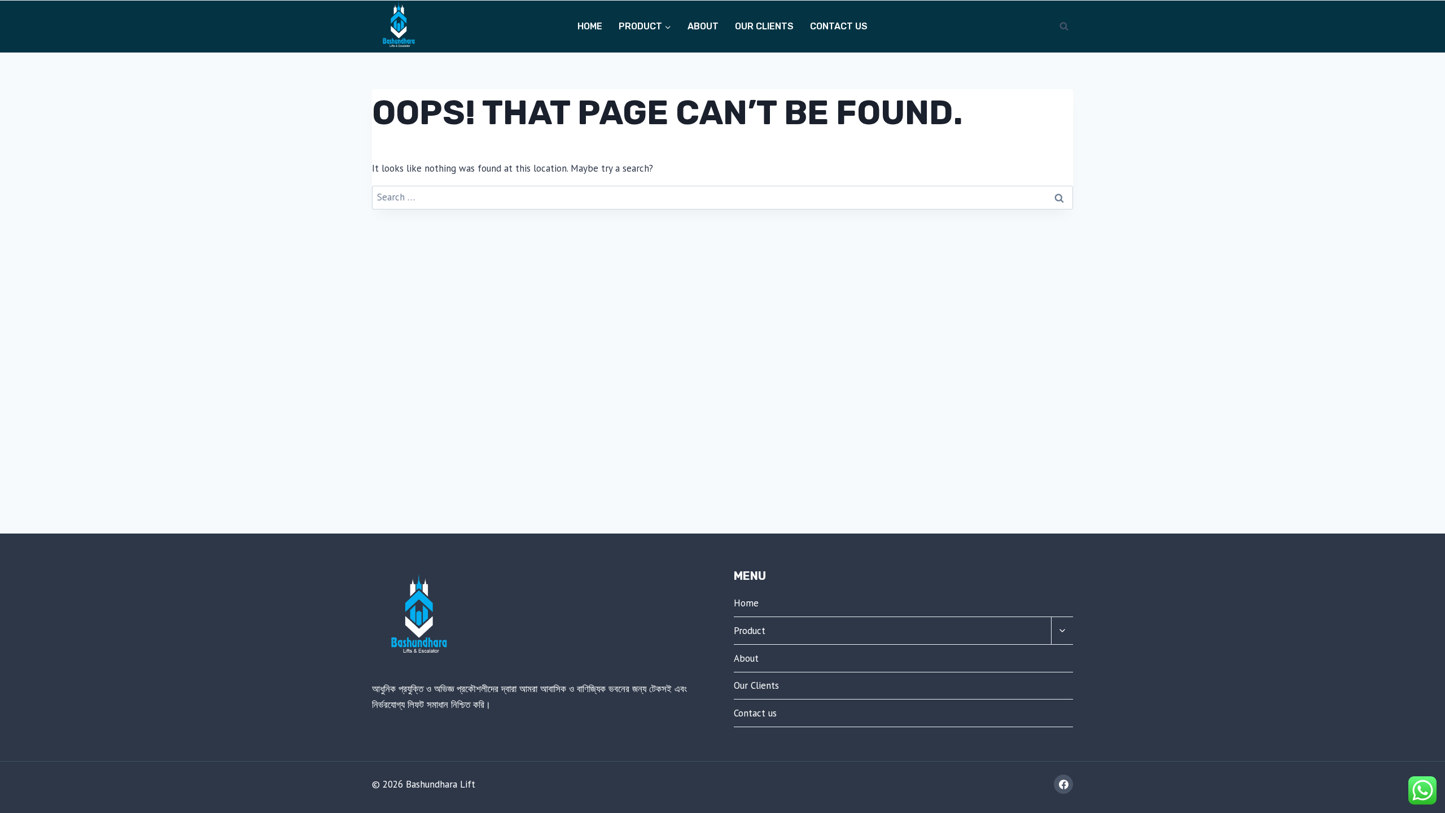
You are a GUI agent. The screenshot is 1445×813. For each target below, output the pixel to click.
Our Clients (764, 26)
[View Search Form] (1064, 27)
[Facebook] (1063, 784)
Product (749, 630)
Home (589, 26)
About (703, 26)
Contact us (839, 26)
